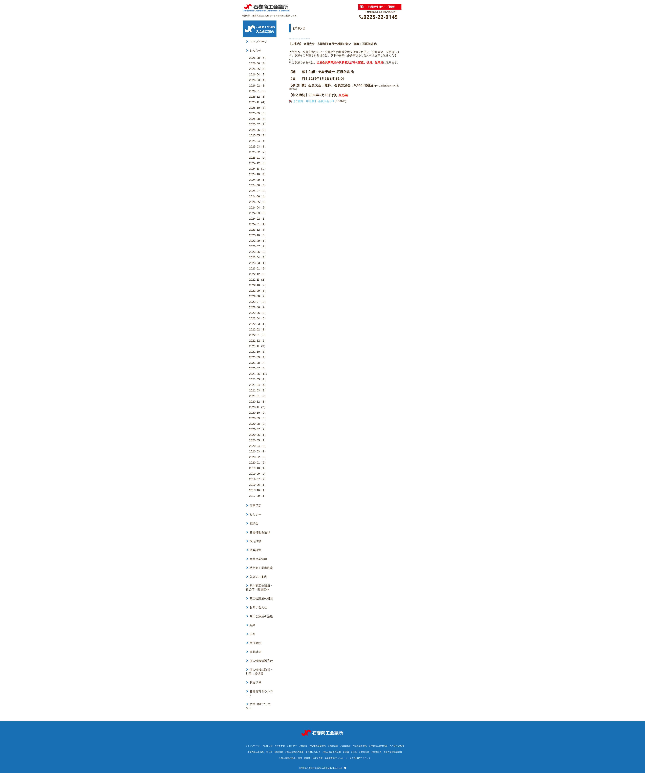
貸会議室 (255, 550)
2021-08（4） (258, 362)
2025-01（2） (258, 157)
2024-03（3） (258, 213)
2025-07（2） (258, 124)
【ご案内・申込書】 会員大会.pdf (313, 101)
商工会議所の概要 (261, 598)
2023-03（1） (258, 263)
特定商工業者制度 (261, 568)
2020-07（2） (258, 429)
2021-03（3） (258, 390)
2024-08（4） (258, 185)
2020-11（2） (258, 407)
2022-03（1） (258, 324)
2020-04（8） (258, 446)
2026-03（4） (258, 80)
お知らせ (255, 50)
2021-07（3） (258, 368)
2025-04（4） (258, 141)
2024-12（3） (258, 163)
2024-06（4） (258, 196)
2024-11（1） (258, 168)
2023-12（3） (258, 229)
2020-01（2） (258, 462)
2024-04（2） (258, 207)
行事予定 (255, 505)
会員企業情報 (258, 559)
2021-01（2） (258, 396)
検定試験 (255, 541)
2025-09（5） (258, 113)
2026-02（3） (258, 85)
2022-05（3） (258, 313)
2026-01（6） (258, 91)
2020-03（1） (258, 451)
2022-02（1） (258, 329)
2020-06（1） (258, 434)
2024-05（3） (258, 202)
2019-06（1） (258, 484)
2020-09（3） (258, 418)
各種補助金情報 (260, 532)
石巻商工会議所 (313, 768)
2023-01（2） (258, 268)
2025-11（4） (258, 102)
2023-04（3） (258, 257)
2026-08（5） (258, 57)
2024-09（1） (258, 179)
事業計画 (255, 652)
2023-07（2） (258, 246)
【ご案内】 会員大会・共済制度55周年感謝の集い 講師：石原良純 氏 (333, 43)
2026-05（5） (258, 69)
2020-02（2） (258, 457)
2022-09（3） (258, 290)
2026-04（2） (258, 74)
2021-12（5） (258, 340)
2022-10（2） (258, 285)
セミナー (255, 514)
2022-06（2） (258, 307)
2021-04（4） (258, 385)
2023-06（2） (258, 252)
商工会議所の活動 (261, 616)
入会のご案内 (258, 576)
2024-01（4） (258, 224)
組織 (252, 625)
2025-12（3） (258, 96)
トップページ (258, 41)
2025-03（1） (258, 146)
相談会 (254, 523)
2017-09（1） (258, 495)
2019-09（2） (258, 473)
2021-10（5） (258, 351)
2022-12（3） (258, 274)
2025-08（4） (258, 118)
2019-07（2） (258, 479)
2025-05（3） (258, 135)
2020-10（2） (258, 412)
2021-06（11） (259, 373)
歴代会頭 (255, 643)
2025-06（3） (258, 130)
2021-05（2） (258, 379)
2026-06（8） (258, 63)
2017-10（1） (258, 490)
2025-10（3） (258, 107)
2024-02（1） (258, 218)
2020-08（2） (258, 423)
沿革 (252, 634)
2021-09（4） (258, 357)
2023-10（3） (258, 235)
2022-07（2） (258, 301)
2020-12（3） (258, 401)
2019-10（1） (258, 468)
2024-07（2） (258, 191)
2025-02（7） (258, 152)
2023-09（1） (258, 240)
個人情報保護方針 (261, 660)
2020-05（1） (258, 440)
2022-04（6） (258, 318)
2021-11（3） (258, 346)
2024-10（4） (258, 174)
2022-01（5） (258, 335)
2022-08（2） (258, 296)
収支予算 (255, 682)
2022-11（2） (258, 279)
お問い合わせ (258, 607)
